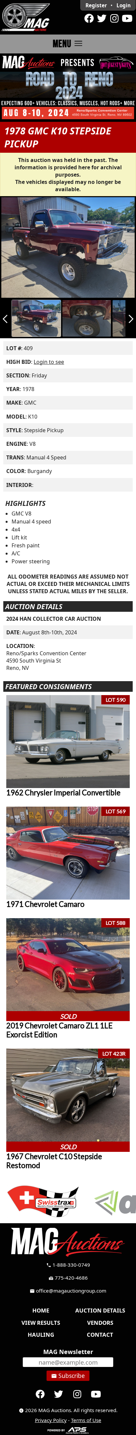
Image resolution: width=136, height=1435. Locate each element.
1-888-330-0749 (68, 1264)
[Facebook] (89, 18)
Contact (100, 1334)
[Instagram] (114, 18)
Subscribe (68, 1376)
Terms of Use (86, 1420)
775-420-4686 (68, 1277)
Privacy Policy (51, 1420)
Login (124, 5)
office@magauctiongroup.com (68, 1290)
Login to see (49, 361)
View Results (40, 1322)
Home (40, 1310)
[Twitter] (101, 18)
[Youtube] (127, 18)
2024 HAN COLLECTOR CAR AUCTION (53, 618)
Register (96, 5)
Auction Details (100, 1310)
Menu (68, 43)
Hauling (41, 1334)
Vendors (100, 1322)
